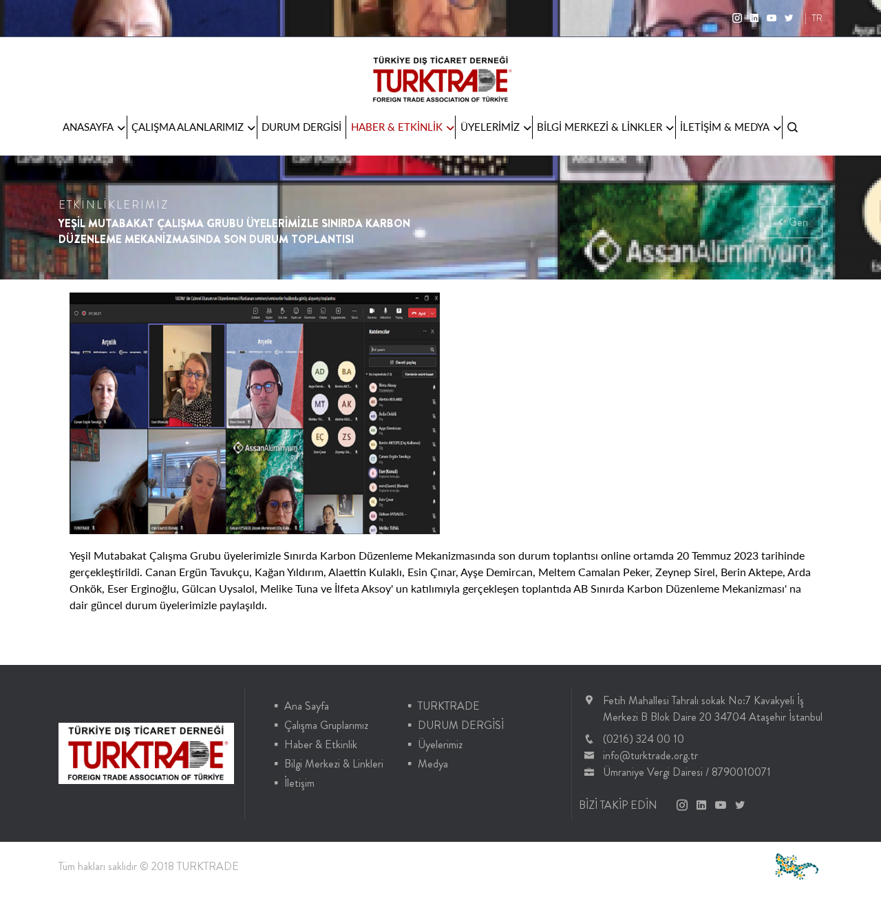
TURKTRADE (449, 706)
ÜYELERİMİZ (490, 126)
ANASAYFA (88, 126)
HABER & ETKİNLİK (397, 126)
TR (816, 18)
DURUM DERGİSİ (301, 126)
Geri (797, 222)
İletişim (299, 783)
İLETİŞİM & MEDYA (724, 126)
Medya (433, 764)
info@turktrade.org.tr (650, 755)
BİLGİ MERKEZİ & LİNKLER (599, 126)
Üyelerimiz (440, 744)
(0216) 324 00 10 (643, 739)
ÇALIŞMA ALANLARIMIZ (187, 126)
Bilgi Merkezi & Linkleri (333, 764)
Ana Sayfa (306, 706)
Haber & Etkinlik (320, 744)
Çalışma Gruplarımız (326, 725)
